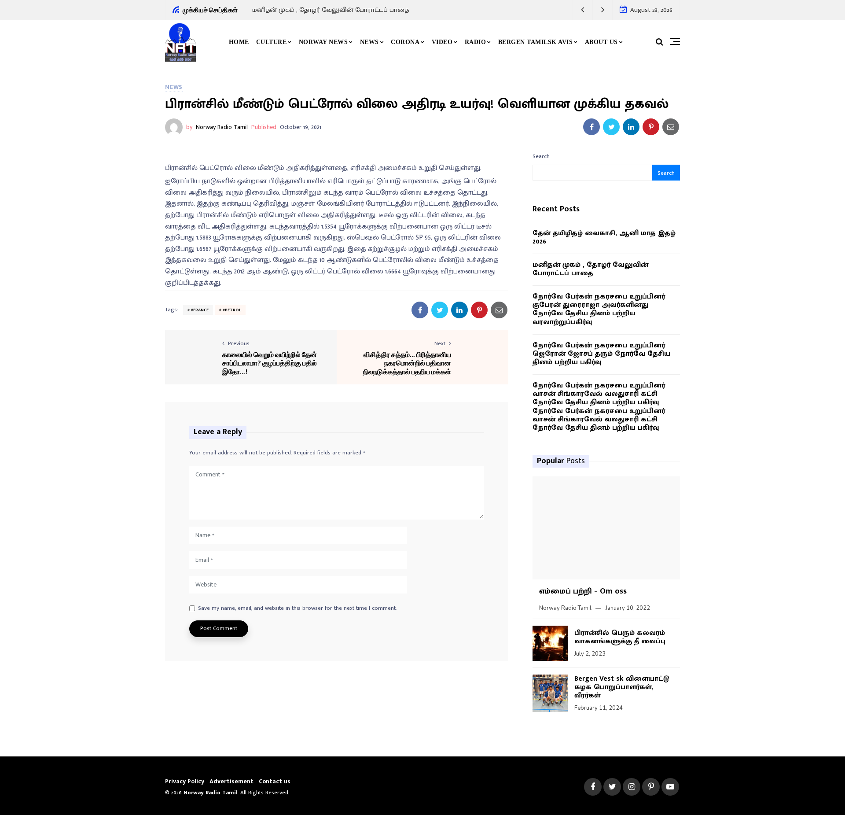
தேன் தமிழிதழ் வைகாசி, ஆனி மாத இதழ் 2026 (604, 237)
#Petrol (232, 309)
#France (200, 309)
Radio (475, 42)
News (369, 42)
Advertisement (231, 781)
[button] (583, 10)
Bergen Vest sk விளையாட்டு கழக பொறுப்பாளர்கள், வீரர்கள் (621, 687)
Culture (271, 42)
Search (541, 156)
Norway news (323, 42)
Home (239, 42)
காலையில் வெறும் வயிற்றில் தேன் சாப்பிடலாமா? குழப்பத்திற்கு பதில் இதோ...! (269, 362)
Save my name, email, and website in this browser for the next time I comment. (297, 608)
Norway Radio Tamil (222, 127)
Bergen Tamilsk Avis (535, 42)
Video (442, 42)
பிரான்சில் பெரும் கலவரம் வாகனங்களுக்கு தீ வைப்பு (619, 637)
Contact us (274, 781)
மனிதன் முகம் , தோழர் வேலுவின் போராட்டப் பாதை (330, 9)
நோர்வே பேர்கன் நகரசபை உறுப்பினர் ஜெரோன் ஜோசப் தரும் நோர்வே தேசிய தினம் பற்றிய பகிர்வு (601, 354)
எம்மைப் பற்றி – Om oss (583, 591)
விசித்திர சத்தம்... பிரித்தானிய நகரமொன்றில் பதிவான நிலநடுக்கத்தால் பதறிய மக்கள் (407, 362)
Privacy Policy (184, 781)
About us (601, 42)
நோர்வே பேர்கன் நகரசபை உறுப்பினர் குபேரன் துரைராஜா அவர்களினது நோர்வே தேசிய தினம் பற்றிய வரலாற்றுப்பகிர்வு (599, 309)
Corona (405, 42)
